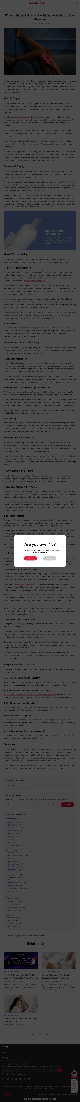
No (50, 558)
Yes (30, 558)
